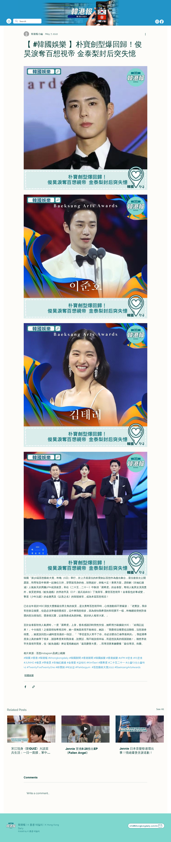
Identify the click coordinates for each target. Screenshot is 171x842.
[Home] (8, 21)
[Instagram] (157, 22)
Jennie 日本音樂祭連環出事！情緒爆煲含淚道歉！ (137, 750)
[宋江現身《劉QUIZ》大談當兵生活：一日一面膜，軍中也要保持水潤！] (31, 729)
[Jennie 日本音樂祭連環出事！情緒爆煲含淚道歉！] (140, 729)
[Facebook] (162, 22)
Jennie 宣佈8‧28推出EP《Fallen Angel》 (81, 750)
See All (160, 709)
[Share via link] (33, 686)
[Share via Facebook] (25, 686)
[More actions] (145, 34)
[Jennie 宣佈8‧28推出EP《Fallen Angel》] (85, 729)
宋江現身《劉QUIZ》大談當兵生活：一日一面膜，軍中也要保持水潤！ (30, 751)
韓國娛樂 (29, 675)
